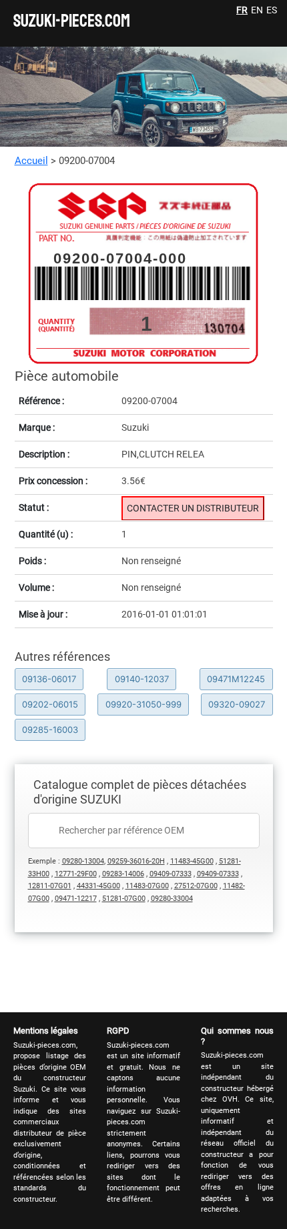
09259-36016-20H (136, 861)
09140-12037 (142, 679)
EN (257, 10)
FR (242, 10)
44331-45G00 (98, 886)
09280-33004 (172, 898)
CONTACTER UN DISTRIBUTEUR (193, 508)
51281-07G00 (124, 898)
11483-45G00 (192, 861)
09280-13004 (83, 861)
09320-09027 (236, 704)
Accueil (31, 161)
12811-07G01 (49, 886)
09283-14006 (123, 874)
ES (271, 10)
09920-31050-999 (143, 704)
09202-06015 (50, 704)
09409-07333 (171, 874)
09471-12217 (76, 898)
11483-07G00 (147, 886)
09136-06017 (49, 679)
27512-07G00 (196, 886)
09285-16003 (50, 729)
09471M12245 (236, 679)
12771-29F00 (76, 874)
